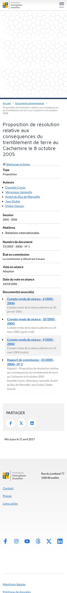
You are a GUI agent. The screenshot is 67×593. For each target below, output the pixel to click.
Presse (7, 496)
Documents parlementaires (29, 103)
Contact (8, 488)
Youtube (27, 541)
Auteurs (8, 182)
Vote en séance (13, 267)
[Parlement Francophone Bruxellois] (12, 5)
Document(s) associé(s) (18, 292)
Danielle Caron (15, 187)
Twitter (21, 423)
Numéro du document (17, 242)
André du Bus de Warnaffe (22, 197)
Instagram (16, 541)
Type (6, 170)
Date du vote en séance (18, 279)
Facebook (10, 423)
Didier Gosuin (14, 206)
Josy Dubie (12, 201)
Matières (9, 227)
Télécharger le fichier (18, 164)
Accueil (7, 103)
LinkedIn (31, 423)
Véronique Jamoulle (18, 192)
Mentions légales (14, 584)
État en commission (16, 254)
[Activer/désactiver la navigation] (61, 5)
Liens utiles (10, 503)
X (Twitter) (49, 541)
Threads (38, 541)
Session (8, 215)
